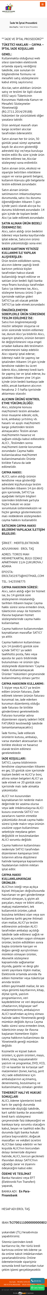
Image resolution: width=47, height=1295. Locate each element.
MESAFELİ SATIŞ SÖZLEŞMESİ (26, 1282)
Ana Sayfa (13, 27)
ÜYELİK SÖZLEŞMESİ (28, 1285)
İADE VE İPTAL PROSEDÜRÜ (12, 1285)
